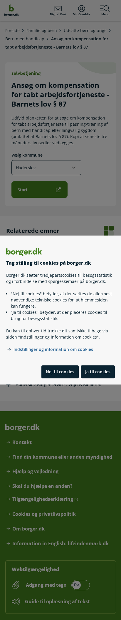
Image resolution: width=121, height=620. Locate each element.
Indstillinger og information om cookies (53, 349)
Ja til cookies (97, 371)
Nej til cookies (60, 371)
